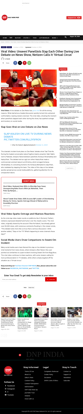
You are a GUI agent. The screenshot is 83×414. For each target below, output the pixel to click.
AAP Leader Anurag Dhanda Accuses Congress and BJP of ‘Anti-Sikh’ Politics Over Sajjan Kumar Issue (70, 87)
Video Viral (31, 287)
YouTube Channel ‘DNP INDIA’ (25, 266)
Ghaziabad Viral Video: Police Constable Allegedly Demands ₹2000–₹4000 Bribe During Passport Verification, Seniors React (41, 323)
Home (2, 42)
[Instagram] (5, 388)
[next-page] (5, 335)
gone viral (35, 110)
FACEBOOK (14, 268)
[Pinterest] (25, 63)
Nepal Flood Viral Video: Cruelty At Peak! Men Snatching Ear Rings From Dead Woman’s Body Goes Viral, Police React (8, 323)
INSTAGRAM (23, 268)
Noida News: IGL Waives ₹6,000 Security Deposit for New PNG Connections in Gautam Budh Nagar (71, 75)
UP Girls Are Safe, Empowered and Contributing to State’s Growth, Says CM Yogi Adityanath (70, 112)
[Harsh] (3, 58)
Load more (70, 168)
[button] (66, 37)
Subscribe (52, 279)
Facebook (11, 386)
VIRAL (9, 47)
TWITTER (35, 268)
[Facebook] (15, 63)
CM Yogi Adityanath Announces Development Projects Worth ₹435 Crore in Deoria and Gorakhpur (71, 123)
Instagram (11, 389)
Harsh (8, 59)
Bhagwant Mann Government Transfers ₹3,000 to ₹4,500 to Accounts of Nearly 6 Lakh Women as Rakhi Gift (71, 106)
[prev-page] (2, 335)
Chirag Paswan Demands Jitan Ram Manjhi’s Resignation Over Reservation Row (70, 81)
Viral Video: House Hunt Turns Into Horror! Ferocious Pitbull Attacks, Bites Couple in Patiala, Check (58, 322)
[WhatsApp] (29, 63)
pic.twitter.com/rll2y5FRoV (22, 139)
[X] (20, 63)
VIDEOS (7, 42)
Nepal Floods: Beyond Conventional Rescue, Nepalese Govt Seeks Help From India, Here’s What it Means (70, 162)
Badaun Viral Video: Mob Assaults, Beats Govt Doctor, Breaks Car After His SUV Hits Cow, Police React (74, 322)
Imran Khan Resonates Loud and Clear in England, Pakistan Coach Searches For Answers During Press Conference (70, 141)
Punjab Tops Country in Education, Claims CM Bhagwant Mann (69, 117)
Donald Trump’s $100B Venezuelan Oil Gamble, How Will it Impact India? (70, 135)
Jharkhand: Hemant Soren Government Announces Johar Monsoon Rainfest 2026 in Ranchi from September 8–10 (70, 100)
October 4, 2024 (42, 145)
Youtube (10, 395)
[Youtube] (5, 394)
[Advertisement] (52, 20)
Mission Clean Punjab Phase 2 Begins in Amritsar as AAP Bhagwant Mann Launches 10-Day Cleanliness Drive (71, 93)
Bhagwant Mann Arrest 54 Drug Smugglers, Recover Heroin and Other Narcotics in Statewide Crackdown (70, 130)
